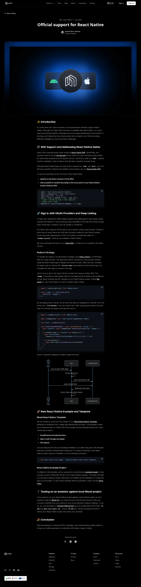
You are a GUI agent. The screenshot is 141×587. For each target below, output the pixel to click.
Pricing (92, 3)
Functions (52, 570)
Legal (117, 563)
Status (117, 560)
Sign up (131, 3)
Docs (59, 3)
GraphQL (52, 560)
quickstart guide (91, 472)
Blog (66, 3)
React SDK (70, 243)
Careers (96, 563)
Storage (51, 567)
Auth (50, 563)
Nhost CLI (55, 500)
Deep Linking (85, 257)
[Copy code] (102, 191)
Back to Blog (11, 13)
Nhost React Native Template (85, 422)
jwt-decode (61, 155)
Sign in (121, 3)
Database (52, 557)
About (73, 3)
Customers (82, 3)
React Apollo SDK (78, 153)
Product (49, 3)
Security (118, 567)
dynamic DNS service (65, 506)
